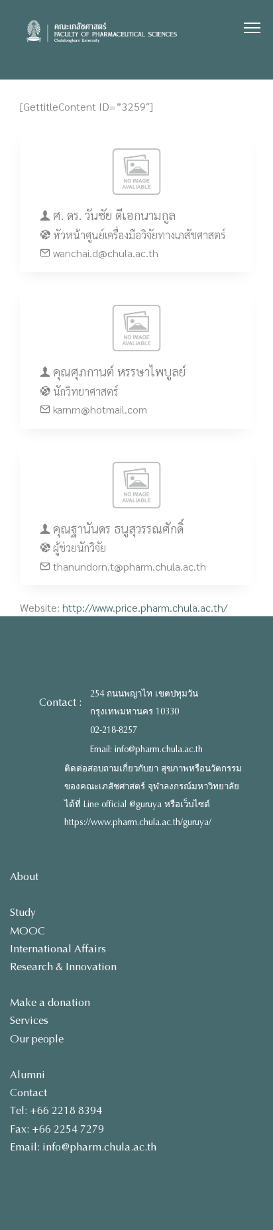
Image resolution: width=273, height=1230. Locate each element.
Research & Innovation (63, 966)
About (24, 876)
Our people (37, 1039)
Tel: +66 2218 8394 (56, 1110)
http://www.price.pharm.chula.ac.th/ (144, 607)
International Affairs (58, 948)
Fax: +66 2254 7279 (57, 1129)
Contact (28, 1092)
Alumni (27, 1074)
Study (23, 912)
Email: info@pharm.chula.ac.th (146, 749)
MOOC (27, 930)
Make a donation (50, 1002)
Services (29, 1020)
